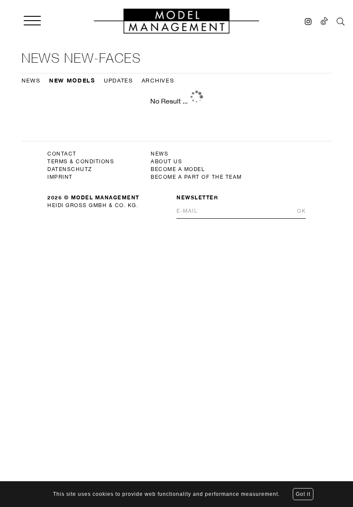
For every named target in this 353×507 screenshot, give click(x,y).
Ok (301, 211)
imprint (60, 177)
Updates (118, 80)
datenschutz (69, 169)
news (159, 154)
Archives (158, 80)
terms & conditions (80, 162)
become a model (178, 169)
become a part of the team (196, 177)
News (31, 80)
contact (62, 154)
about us (166, 162)
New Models (72, 80)
